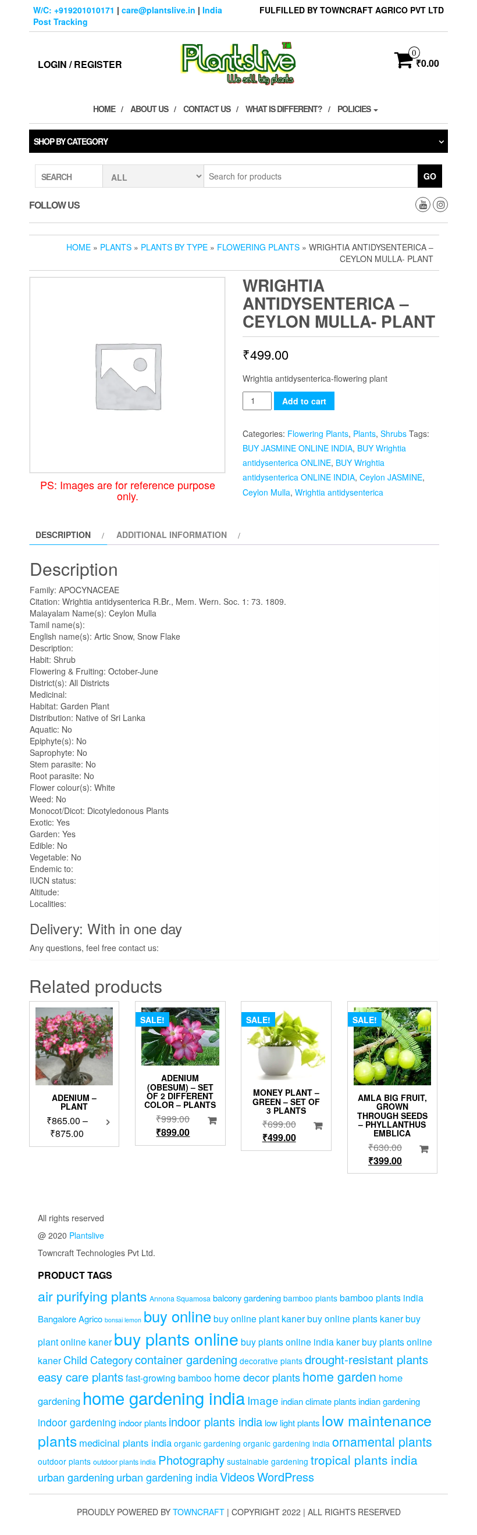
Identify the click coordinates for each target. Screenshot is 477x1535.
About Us (149, 108)
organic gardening (207, 1443)
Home (104, 108)
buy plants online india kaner (300, 1341)
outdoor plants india (124, 1462)
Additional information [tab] (171, 534)
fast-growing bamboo (169, 1377)
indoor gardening (77, 1422)
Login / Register (80, 64)
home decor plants (257, 1377)
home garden (339, 1376)
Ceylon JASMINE (390, 477)
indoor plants (142, 1422)
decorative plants (271, 1361)
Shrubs (393, 433)
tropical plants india (364, 1459)
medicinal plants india (125, 1443)
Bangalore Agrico (70, 1318)
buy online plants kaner (355, 1318)
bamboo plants (310, 1298)
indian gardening (389, 1401)
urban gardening (76, 1476)
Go (429, 176)
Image (263, 1400)
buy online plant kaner (259, 1318)
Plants (115, 247)
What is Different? (283, 108)
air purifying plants (92, 1296)
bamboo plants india (381, 1297)
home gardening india (164, 1397)
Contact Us (206, 108)
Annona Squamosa (180, 1298)
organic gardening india (286, 1443)
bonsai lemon (123, 1319)
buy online (177, 1315)
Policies (354, 108)
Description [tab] (63, 534)
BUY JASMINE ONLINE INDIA (298, 448)
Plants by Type (174, 247)
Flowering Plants (258, 247)
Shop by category (71, 141)
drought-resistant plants (366, 1359)
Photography (191, 1459)
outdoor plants (64, 1461)
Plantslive (86, 1235)
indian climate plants (318, 1401)
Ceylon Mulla (266, 492)
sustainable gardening (267, 1461)
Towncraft (199, 1512)
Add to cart (304, 401)
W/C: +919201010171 (74, 10)
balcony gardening (247, 1298)
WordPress (285, 1476)
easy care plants (80, 1376)
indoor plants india (215, 1421)
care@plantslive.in (158, 10)
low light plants (292, 1422)
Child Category (98, 1359)
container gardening (186, 1359)
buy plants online (176, 1338)
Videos (237, 1476)
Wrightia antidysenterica (339, 492)
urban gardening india (167, 1476)
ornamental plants (382, 1441)
